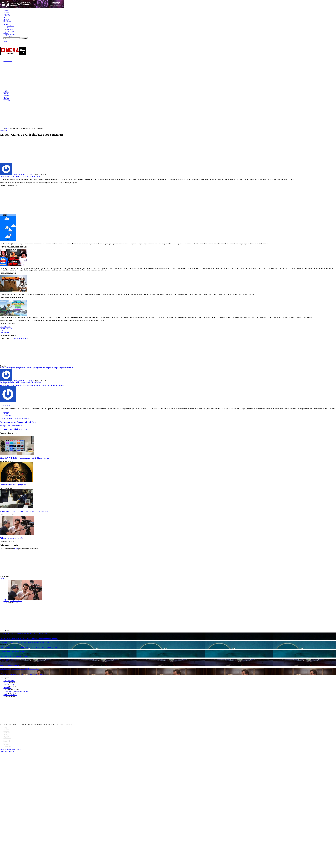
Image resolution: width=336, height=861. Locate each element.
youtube (64, 368)
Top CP (7, 130)
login (16, 549)
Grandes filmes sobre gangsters (13, 485)
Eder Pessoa (17, 174)
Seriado (6, 19)
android (2, 368)
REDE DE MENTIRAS (10, 695)
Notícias (6, 12)
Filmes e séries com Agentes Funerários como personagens (24, 511)
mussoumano (43, 368)
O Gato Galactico (6, 328)
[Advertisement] (52, 75)
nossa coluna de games (19, 338)
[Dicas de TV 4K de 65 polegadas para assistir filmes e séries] (17, 454)
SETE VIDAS (7, 688)
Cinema (6, 14)
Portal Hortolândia (65, 724)
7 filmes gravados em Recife (11, 538)
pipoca (58, 368)
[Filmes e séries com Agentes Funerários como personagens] (16, 508)
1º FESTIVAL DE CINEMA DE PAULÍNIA (16, 691)
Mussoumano (4, 332)
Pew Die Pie (4, 330)
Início (2, 128)
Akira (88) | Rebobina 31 (9, 665)
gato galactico (21, 368)
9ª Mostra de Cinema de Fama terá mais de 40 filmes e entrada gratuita (29, 647)
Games (7, 128)
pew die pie (52, 368)
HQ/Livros (7, 21)
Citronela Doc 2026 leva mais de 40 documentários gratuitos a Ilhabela (29, 639)
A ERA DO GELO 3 (9, 681)
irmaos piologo (33, 368)
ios (27, 368)
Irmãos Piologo (5, 327)
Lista (5, 17)
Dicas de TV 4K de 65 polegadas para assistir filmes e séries (24, 458)
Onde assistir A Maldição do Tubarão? (15, 656)
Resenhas (7, 16)
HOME (6, 10)
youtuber (70, 368)
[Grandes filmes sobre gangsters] (16, 481)
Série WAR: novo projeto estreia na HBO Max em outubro (23, 674)
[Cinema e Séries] (13, 55)
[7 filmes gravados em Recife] (17, 534)
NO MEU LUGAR (9, 684)
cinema (8, 368)
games (13, 368)
